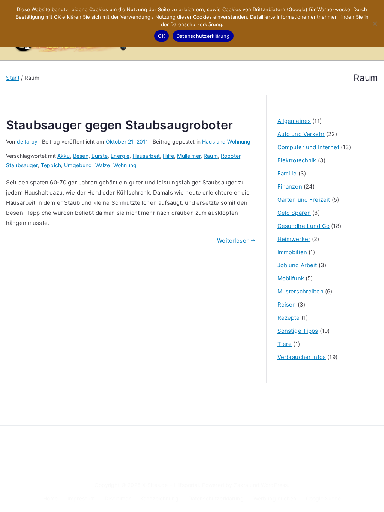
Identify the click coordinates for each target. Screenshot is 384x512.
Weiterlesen (233, 240)
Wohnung (124, 165)
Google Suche (323, 498)
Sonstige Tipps (298, 330)
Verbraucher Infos (302, 357)
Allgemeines (294, 120)
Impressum (81, 498)
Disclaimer (117, 498)
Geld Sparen (294, 212)
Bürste (100, 156)
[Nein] (374, 23)
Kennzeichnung (159, 498)
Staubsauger (22, 165)
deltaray (27, 141)
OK (161, 36)
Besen (80, 156)
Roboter (230, 156)
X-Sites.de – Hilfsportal (170, 485)
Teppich (51, 165)
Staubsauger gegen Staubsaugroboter (119, 125)
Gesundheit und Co (304, 225)
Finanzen (290, 186)
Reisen (287, 304)
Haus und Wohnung (226, 141)
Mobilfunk (291, 278)
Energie (120, 156)
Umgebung (78, 165)
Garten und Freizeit (304, 199)
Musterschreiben (301, 291)
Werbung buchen (275, 498)
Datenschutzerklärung (216, 498)
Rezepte (289, 317)
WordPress (274, 485)
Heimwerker (294, 239)
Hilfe (168, 156)
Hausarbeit (146, 156)
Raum (211, 156)
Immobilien (293, 252)
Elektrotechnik (297, 160)
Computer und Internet (308, 147)
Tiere (285, 343)
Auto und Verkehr (301, 134)
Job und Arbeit (297, 265)
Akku (63, 156)
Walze (102, 165)
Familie (287, 173)
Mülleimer (188, 156)
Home (50, 498)
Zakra (241, 485)
